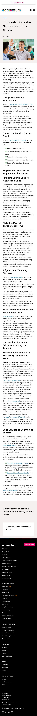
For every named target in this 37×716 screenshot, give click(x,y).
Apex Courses (5, 592)
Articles (4, 653)
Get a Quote (29, 545)
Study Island (5, 604)
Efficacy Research (6, 627)
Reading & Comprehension (9, 566)
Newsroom (5, 667)
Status (3, 684)
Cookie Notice (5, 699)
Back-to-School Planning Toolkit (18, 473)
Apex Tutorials (6, 601)
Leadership (5, 664)
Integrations (5, 679)
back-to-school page (10, 490)
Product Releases (6, 682)
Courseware (5, 589)
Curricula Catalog (6, 578)
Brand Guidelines (6, 695)
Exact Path (4, 598)
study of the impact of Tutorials (14, 417)
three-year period (14, 401)
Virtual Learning (6, 557)
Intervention (5, 555)
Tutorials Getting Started (17, 140)
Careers (4, 670)
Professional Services (7, 616)
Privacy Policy (5, 697)
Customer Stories (6, 639)
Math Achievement (6, 563)
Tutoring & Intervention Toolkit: (18, 463)
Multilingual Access (7, 572)
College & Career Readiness (9, 560)
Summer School (6, 575)
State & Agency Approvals (9, 636)
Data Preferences (6, 704)
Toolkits (4, 650)
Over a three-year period (11, 381)
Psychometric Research (8, 630)
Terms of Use (5, 701)
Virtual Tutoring (6, 610)
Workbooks (5, 647)
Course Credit (5, 552)
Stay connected (8, 316)
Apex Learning (6, 613)
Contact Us (5, 694)
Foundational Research (8, 633)
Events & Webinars (7, 656)
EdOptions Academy (9, 445)
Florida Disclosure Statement (9, 703)
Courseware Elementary (9, 595)
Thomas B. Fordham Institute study (21, 104)
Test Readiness (6, 569)
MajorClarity (5, 586)
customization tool (15, 277)
